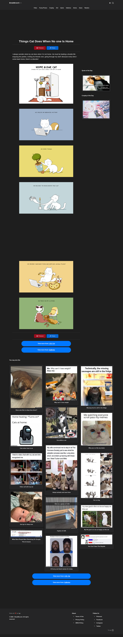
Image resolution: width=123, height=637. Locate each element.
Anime (75, 8)
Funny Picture (43, 8)
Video (35, 8)
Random (87, 8)
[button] (110, 3)
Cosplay (51, 8)
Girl (57, 8)
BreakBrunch (18, 617)
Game (80, 8)
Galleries (68, 8)
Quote (62, 8)
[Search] (113, 3)
